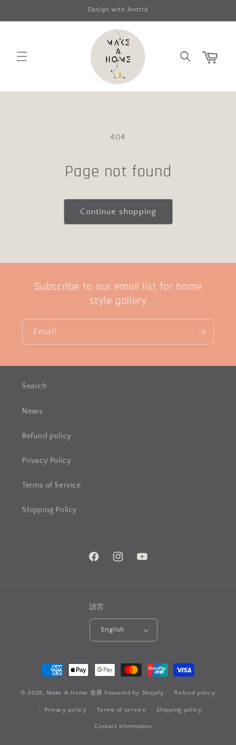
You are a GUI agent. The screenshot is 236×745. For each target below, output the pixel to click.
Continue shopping (118, 211)
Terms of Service (51, 485)
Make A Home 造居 (75, 693)
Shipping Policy (49, 510)
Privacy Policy (46, 460)
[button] (22, 56)
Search (34, 386)
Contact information (122, 726)
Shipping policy (179, 710)
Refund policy (46, 436)
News (32, 411)
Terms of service (121, 710)
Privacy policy (65, 710)
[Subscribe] (201, 332)
